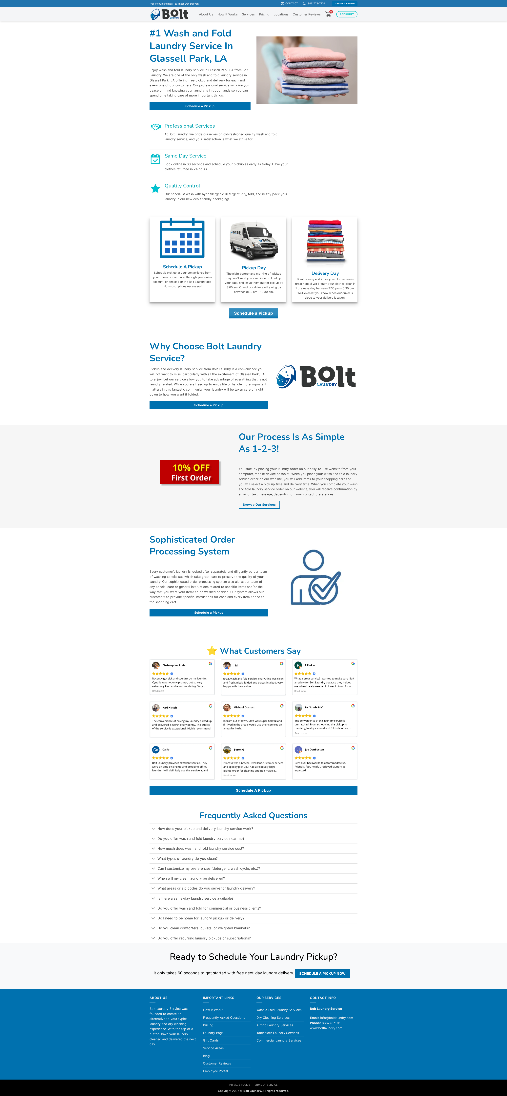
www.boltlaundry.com (326, 1028)
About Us (206, 14)
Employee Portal (215, 1071)
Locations (281, 14)
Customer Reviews (307, 14)
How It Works (227, 14)
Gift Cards (211, 1040)
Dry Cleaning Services (273, 1018)
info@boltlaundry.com (336, 1018)
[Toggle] (153, 829)
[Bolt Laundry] (169, 14)
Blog (206, 1056)
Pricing (264, 14)
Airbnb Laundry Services (274, 1025)
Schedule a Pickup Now (322, 973)
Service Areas (213, 1048)
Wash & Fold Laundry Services (278, 1010)
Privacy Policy (240, 1084)
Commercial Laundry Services (278, 1040)
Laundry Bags (213, 1033)
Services (248, 14)
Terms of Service (265, 1084)
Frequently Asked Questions (224, 1018)
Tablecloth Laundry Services (277, 1033)
